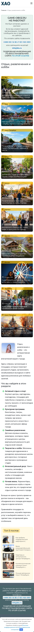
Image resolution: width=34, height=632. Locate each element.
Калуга (6, 157)
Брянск (7, 183)
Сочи (6, 104)
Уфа (5, 77)
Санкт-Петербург (10, 130)
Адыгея (7, 236)
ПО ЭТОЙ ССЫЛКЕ (20, 56)
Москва (7, 262)
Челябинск (8, 288)
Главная (3, 10)
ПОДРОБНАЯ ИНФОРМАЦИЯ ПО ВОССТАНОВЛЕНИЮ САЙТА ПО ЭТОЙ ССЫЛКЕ (17, 608)
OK (21, 629)
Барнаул (7, 209)
